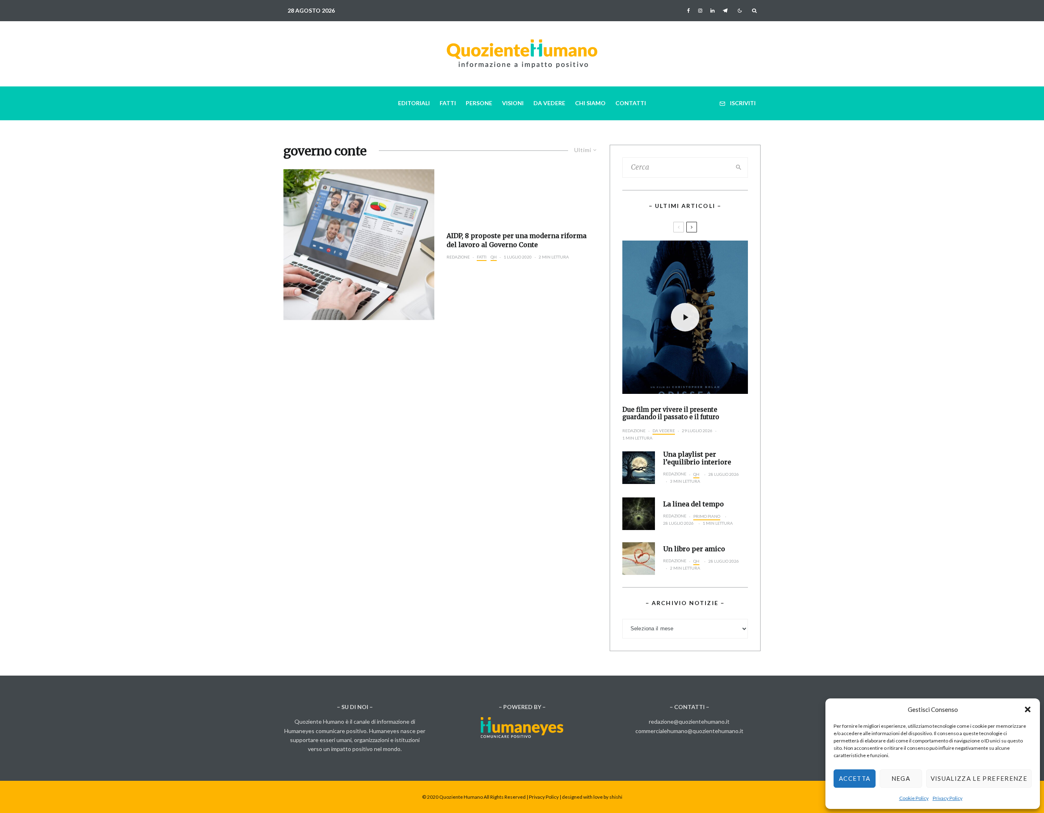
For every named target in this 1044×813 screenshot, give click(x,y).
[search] (739, 167)
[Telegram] (725, 10)
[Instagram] (700, 10)
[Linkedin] (712, 10)
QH (494, 256)
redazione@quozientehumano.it (689, 721)
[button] (1028, 709)
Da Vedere (549, 102)
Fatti (448, 102)
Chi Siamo (590, 102)
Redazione (458, 256)
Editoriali (414, 102)
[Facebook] (688, 10)
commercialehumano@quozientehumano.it (689, 730)
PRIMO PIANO (706, 516)
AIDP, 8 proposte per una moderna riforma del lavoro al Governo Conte (516, 240)
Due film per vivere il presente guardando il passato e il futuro (670, 413)
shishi (615, 797)
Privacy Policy (947, 798)
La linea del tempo (693, 504)
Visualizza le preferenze (979, 778)
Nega (900, 778)
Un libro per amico (694, 549)
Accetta (854, 778)
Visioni (513, 102)
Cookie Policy (914, 798)
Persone (479, 102)
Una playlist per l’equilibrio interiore (697, 458)
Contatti (630, 102)
